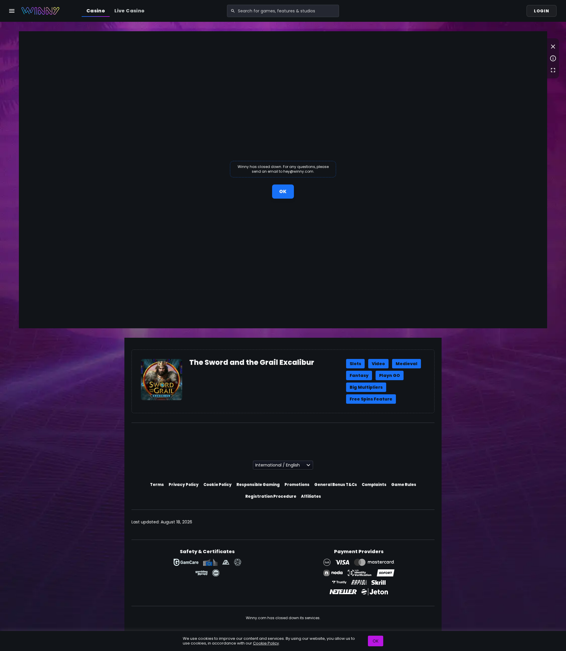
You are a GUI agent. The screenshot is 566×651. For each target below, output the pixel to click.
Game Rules (403, 484)
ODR (210, 562)
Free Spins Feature (371, 399)
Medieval (406, 364)
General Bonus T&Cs (335, 484)
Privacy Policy (184, 484)
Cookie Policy (217, 484)
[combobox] (283, 11)
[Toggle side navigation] (12, 11)
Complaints (374, 484)
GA (225, 562)
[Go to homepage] (40, 11)
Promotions (297, 484)
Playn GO (389, 375)
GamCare (186, 562)
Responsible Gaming (258, 484)
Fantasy (359, 375)
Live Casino (129, 10)
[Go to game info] (553, 58)
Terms (157, 484)
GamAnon (237, 562)
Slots (355, 364)
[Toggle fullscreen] (553, 70)
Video (378, 364)
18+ (215, 572)
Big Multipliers (366, 387)
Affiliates (311, 496)
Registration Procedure (270, 496)
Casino (95, 10)
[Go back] (553, 46)
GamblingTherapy (201, 573)
